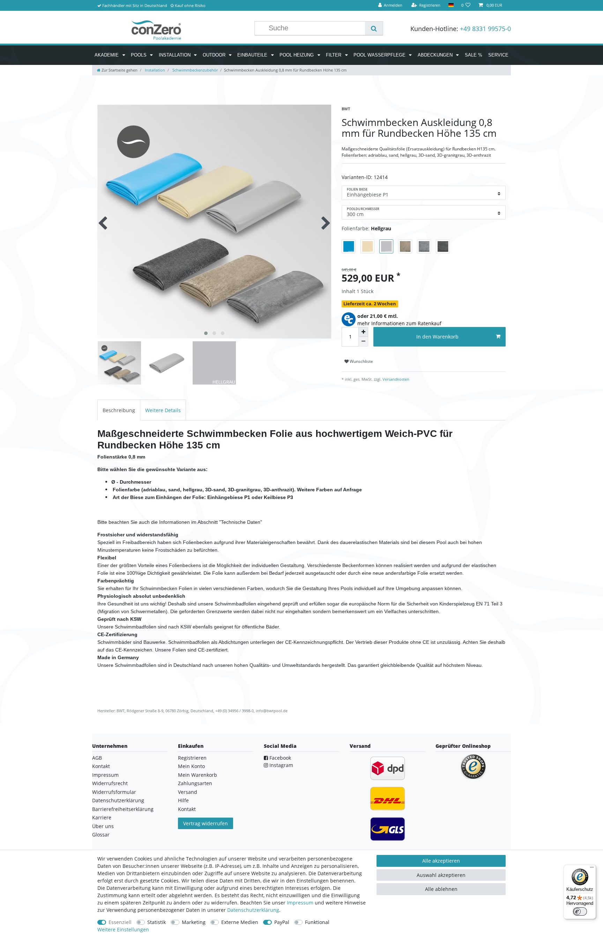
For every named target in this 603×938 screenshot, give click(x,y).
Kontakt (101, 766)
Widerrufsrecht (110, 783)
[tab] (118, 410)
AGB (97, 757)
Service (498, 55)
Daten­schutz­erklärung (253, 910)
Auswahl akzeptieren (441, 875)
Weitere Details (163, 410)
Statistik (156, 922)
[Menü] (592, 869)
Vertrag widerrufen (205, 823)
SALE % (473, 55)
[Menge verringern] (363, 342)
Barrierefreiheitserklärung (123, 809)
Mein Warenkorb (197, 775)
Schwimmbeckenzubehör (194, 70)
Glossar (101, 834)
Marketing (194, 922)
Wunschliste (361, 361)
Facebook (279, 757)
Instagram (280, 765)
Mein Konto (191, 766)
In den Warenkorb (437, 336)
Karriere (101, 817)
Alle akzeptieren (441, 860)
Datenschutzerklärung (118, 800)
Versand (187, 792)
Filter (334, 55)
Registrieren (192, 757)
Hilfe (183, 800)
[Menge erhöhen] (363, 332)
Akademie (107, 55)
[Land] (450, 5)
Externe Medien (239, 922)
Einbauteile (253, 55)
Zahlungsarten (195, 783)
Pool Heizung (297, 55)
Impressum (105, 775)
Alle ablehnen (441, 889)
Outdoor (215, 55)
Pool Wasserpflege (380, 55)
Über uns (103, 826)
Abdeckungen (436, 55)
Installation (175, 55)
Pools (139, 55)
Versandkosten (395, 379)
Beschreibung (119, 410)
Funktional (317, 922)
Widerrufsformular (114, 792)
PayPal (281, 922)
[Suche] (374, 28)
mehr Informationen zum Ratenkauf (399, 323)
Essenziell (120, 922)
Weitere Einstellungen (123, 929)
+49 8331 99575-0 (485, 28)
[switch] (580, 911)
